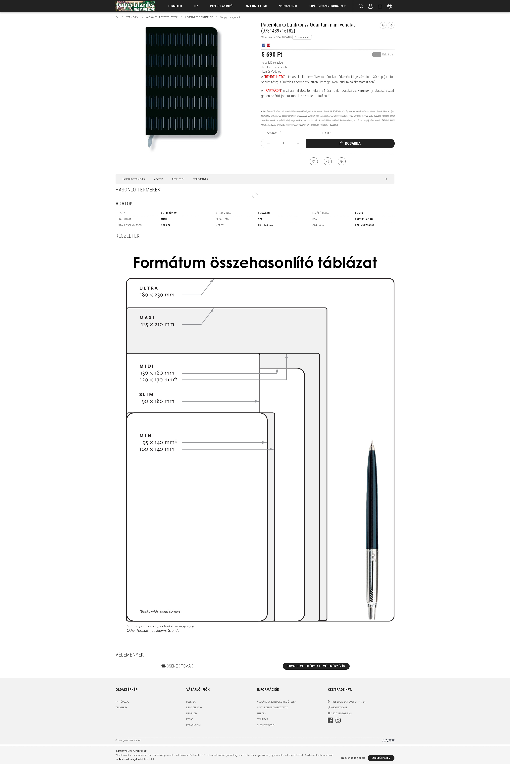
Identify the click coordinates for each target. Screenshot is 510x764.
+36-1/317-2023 (339, 707)
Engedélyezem (381, 757)
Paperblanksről (222, 6)
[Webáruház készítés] (388, 740)
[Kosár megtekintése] (380, 6)
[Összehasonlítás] (342, 161)
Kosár (189, 719)
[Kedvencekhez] (314, 161)
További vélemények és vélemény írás (316, 666)
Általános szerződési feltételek (276, 701)
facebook (330, 720)
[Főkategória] (117, 17)
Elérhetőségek (266, 725)
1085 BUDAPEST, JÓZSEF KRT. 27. (348, 701)
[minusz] (268, 143)
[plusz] (298, 143)
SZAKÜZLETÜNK (256, 6)
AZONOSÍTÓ (274, 133)
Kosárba (353, 143)
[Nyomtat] (328, 161)
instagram (338, 720)
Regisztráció (194, 707)
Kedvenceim (193, 725)
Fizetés (261, 713)
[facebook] (263, 44)
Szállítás (262, 719)
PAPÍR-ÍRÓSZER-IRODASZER (327, 6)
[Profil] (370, 6)
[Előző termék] (383, 25)
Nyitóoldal (122, 701)
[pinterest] (268, 44)
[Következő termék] (391, 25)
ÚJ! (196, 6)
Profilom (191, 713)
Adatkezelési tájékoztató (272, 707)
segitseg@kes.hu (341, 713)
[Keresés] (361, 6)
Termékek (121, 707)
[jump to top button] (386, 179)
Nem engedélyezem (353, 757)
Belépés (191, 701)
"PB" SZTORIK (288, 6)
